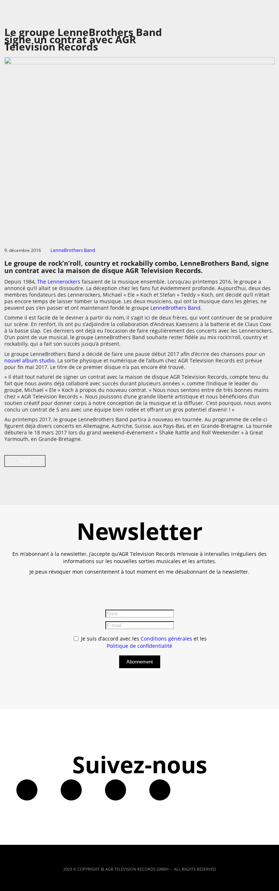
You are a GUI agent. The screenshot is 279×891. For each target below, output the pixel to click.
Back (25, 460)
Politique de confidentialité (139, 645)
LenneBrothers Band (72, 250)
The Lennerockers (58, 281)
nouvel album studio (29, 360)
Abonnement (139, 662)
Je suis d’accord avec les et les (143, 642)
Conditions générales (166, 638)
